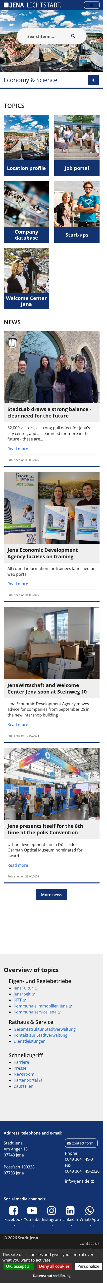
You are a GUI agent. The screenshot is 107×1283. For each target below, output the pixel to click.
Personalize (88, 1266)
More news (51, 894)
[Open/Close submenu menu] (93, 80)
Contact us (89, 1243)
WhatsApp (89, 1219)
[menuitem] (52, 996)
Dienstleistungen (30, 1041)
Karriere (21, 1062)
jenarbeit (22, 994)
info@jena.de (77, 1181)
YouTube (32, 1219)
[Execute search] (73, 36)
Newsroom (24, 1074)
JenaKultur (23, 988)
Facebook (13, 1219)
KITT (18, 1000)
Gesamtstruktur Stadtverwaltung (45, 1029)
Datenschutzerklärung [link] (52, 1275)
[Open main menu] (92, 4)
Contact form (82, 1143)
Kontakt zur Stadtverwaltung (40, 1035)
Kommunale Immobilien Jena (41, 1006)
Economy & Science (30, 80)
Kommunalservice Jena (35, 1012)
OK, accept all (18, 1266)
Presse (20, 1068)
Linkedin (70, 1219)
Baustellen (23, 1086)
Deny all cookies (54, 1266)
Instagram (51, 1219)
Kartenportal (26, 1080)
